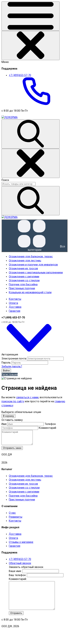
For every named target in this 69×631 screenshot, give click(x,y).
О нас (12, 512)
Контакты (15, 299)
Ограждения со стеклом (24, 487)
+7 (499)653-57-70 (20, 559)
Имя (3, 424)
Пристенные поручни (22, 499)
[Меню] (30, 16)
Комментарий (47, 427)
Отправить (16, 613)
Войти (6, 370)
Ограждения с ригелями (24, 491)
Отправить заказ (12, 448)
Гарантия (14, 311)
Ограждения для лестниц (25, 479)
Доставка (15, 307)
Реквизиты (15, 516)
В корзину (8, 416)
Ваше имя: (15, 571)
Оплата (13, 303)
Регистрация (9, 374)
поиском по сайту (12, 401)
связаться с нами (27, 397)
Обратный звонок (20, 563)
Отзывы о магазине (21, 542)
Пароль (6, 362)
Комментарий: (18, 579)
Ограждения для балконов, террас (31, 475)
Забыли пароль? (11, 366)
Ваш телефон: (17, 575)
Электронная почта (13, 358)
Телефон (50, 424)
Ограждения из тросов (23, 483)
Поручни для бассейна (23, 495)
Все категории (46, 248)
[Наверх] (29, 350)
